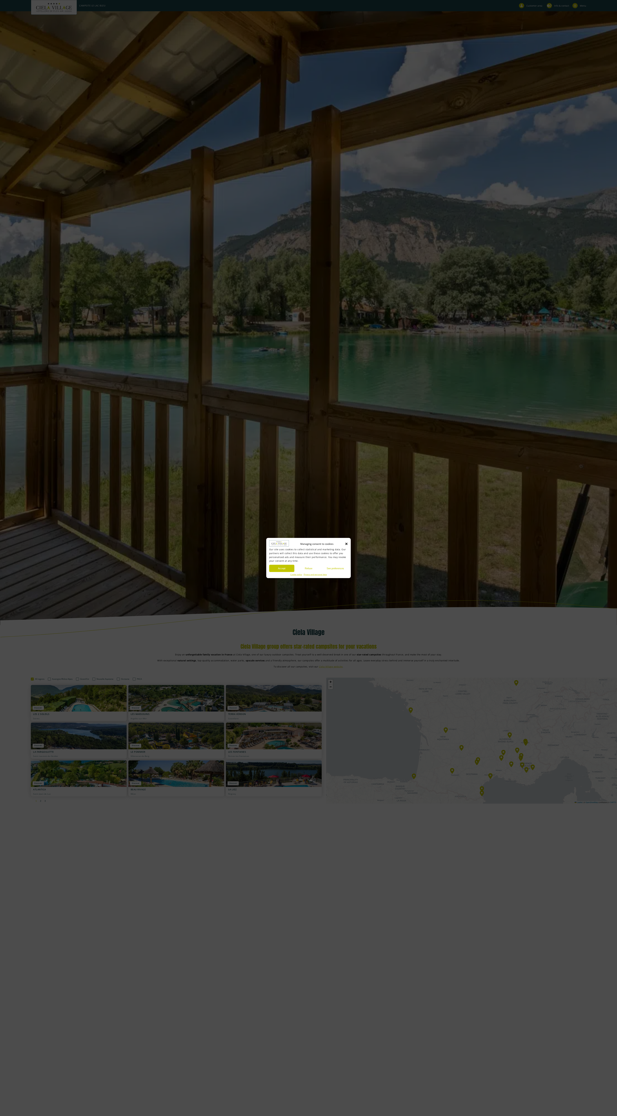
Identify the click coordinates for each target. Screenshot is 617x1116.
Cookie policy (296, 574)
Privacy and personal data (315, 574)
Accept (281, 568)
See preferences (335, 568)
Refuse (308, 568)
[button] (346, 543)
